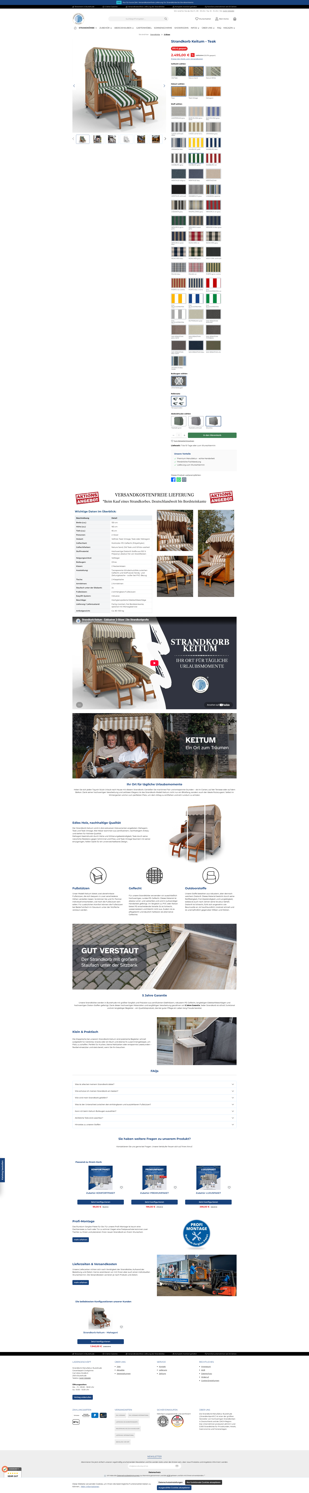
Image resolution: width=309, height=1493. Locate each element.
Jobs (119, 1366)
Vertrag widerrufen (82, 1397)
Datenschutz (206, 1373)
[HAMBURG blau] (213, 142)
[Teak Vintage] (196, 91)
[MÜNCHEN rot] (196, 236)
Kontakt (162, 1366)
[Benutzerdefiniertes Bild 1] (177, 1421)
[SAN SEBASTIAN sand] (196, 330)
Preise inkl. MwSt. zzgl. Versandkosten (187, 59)
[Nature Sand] (196, 71)
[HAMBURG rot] (213, 158)
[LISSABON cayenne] (213, 189)
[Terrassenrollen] (178, 401)
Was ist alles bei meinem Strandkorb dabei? (94, 1084)
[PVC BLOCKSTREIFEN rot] (213, 283)
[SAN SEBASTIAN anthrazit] (213, 314)
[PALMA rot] (196, 267)
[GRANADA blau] (178, 142)
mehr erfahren (80, 1239)
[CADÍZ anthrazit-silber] (178, 127)
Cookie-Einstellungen (210, 1380)
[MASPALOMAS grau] (196, 205)
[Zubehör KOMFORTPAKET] (100, 1178)
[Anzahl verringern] (173, 435)
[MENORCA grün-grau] (178, 220)
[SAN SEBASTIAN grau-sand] (178, 330)
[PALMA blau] (178, 267)
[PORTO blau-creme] (196, 283)
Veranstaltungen (124, 1373)
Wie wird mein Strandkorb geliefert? (91, 1098)
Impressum (206, 1366)
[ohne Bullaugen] (178, 381)
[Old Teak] (178, 71)
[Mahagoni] (213, 91)
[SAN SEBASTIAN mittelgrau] (213, 330)
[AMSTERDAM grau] (178, 111)
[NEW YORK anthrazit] (213, 252)
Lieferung (163, 1370)
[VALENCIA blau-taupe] (178, 361)
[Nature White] (213, 71)
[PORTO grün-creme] (213, 267)
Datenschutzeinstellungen (170, 1482)
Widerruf (205, 1377)
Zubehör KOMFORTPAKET (100, 1193)
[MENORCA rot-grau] (213, 205)
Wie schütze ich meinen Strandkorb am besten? (96, 1091)
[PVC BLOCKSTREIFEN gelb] (178, 298)
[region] (119, 91)
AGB (203, 1370)
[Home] (75, 28)
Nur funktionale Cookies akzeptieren (204, 1482)
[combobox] (135, 18)
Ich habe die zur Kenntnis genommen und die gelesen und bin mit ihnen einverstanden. (156, 1475)
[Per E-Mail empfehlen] (184, 479)
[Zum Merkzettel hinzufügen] (121, 1187)
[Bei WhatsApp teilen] (178, 479)
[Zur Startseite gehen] (78, 19)
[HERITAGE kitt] (213, 174)
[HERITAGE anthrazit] (178, 189)
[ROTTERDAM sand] (196, 314)
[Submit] (177, 1466)
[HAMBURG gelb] (196, 142)
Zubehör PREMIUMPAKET (154, 1193)
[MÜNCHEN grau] (213, 236)
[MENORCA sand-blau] (178, 236)
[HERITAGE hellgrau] (178, 174)
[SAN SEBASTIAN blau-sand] (178, 345)
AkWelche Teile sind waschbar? (89, 1118)
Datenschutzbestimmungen (128, 1475)
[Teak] (178, 91)
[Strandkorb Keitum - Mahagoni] (100, 1317)
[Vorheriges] (74, 86)
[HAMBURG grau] (178, 158)
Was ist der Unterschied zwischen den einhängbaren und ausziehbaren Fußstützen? (113, 1104)
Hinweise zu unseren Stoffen (88, 1124)
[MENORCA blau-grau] (213, 220)
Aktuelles (120, 1370)
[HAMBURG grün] (196, 158)
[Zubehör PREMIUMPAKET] (154, 1178)
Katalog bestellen (2, 1170)
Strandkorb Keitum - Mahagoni (100, 1332)
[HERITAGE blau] (196, 174)
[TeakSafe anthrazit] (196, 421)
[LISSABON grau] (178, 205)
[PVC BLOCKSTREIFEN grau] (178, 314)
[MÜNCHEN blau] (178, 252)
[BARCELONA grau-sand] (196, 111)
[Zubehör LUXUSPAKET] (208, 1178)
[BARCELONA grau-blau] (213, 111)
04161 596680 (228, 11)
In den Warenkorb (212, 435)
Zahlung (162, 1373)
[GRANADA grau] (213, 127)
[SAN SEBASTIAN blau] (196, 345)
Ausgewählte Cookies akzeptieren (174, 1487)
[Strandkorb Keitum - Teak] (119, 86)
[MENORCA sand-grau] (196, 220)
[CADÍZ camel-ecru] (196, 127)
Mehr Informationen (90, 1486)
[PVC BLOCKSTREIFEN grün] (213, 298)
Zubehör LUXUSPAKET (208, 1193)
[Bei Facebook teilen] (173, 479)
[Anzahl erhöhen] (184, 435)
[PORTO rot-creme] (178, 283)
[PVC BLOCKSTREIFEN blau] (196, 298)
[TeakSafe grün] (178, 421)
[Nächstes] (164, 86)
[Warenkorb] (234, 18)
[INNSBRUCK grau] (196, 189)
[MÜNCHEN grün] (196, 252)
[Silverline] (213, 421)
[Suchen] (166, 18)
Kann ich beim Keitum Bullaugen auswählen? (95, 1111)
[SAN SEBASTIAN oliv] (213, 345)
